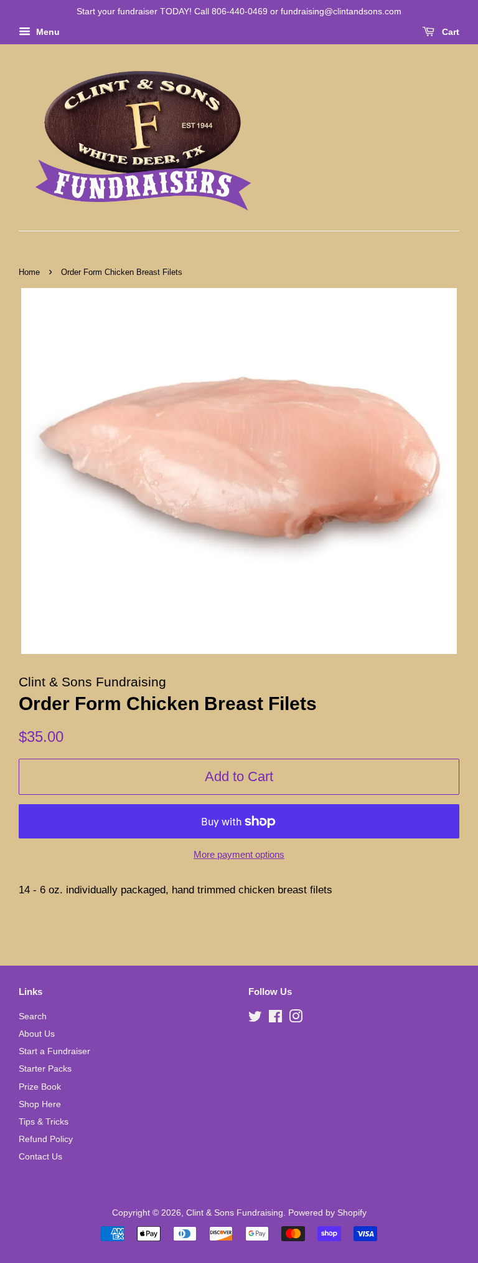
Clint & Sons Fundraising (234, 1212)
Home (29, 272)
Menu (47, 32)
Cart (449, 32)
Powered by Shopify (327, 1212)
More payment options (239, 854)
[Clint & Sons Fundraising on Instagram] (295, 1019)
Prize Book (40, 1087)
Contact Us (40, 1156)
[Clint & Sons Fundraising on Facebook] (275, 1019)
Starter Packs (45, 1068)
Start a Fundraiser (54, 1051)
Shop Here (40, 1104)
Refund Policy (46, 1139)
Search (33, 1016)
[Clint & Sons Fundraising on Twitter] (255, 1019)
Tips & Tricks (43, 1121)
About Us (37, 1034)
